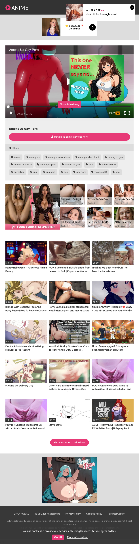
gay (65, 172)
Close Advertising (69, 104)
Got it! (58, 537)
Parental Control (116, 514)
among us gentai (22, 165)
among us (34, 157)
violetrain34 (100, 172)
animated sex (108, 165)
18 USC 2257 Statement (47, 514)
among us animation (59, 157)
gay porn (81, 172)
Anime (19, 7)
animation (18, 172)
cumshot (50, 172)
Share (15, 148)
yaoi (117, 172)
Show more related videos (69, 442)
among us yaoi (72, 165)
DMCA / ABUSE (21, 514)
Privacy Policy (73, 514)
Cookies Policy (94, 514)
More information (77, 537)
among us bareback (88, 157)
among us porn (48, 165)
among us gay (115, 157)
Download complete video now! (71, 137)
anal (90, 165)
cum (34, 172)
